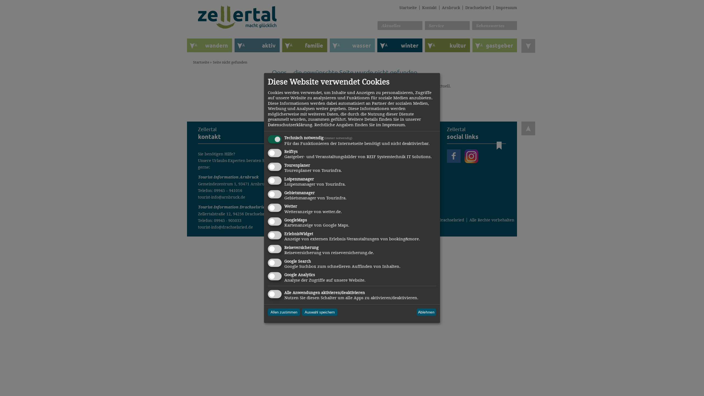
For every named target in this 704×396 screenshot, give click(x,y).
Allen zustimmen (284, 312)
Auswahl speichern (320, 312)
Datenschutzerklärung (290, 124)
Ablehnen (426, 312)
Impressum (393, 124)
